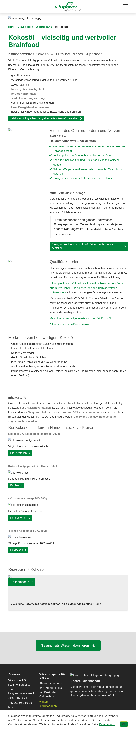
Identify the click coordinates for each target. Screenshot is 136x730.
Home (11, 27)
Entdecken (16, 550)
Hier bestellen (18, 453)
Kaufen (14, 485)
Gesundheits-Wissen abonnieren (66, 645)
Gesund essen (25, 27)
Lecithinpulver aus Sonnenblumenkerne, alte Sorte (82, 155)
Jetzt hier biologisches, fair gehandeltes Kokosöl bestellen (44, 118)
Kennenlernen (18, 517)
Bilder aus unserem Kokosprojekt (69, 324)
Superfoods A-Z (44, 27)
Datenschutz (107, 724)
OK (124, 724)
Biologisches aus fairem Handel (83, 178)
